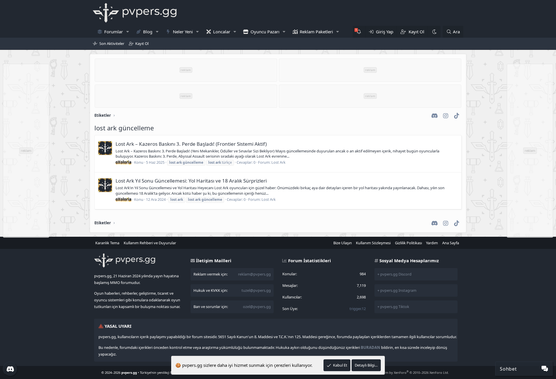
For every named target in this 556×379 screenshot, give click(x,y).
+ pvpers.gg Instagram (396, 290)
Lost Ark (278, 162)
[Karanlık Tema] (434, 32)
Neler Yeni (183, 31)
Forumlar (113, 31)
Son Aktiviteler (111, 43)
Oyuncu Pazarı (264, 31)
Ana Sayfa (450, 242)
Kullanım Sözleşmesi (373, 242)
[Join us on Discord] (10, 369)
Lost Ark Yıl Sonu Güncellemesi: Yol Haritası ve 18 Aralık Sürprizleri (191, 180)
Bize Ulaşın (342, 242)
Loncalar (221, 31)
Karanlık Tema (107, 242)
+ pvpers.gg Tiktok (393, 306)
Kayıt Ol (142, 43)
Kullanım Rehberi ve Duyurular (150, 242)
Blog (147, 31)
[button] (127, 32)
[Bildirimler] (359, 32)
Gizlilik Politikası (408, 242)
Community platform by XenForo (402, 372)
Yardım (432, 242)
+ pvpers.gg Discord (394, 274)
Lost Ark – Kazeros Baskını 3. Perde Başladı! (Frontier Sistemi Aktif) (191, 144)
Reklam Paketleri (316, 31)
